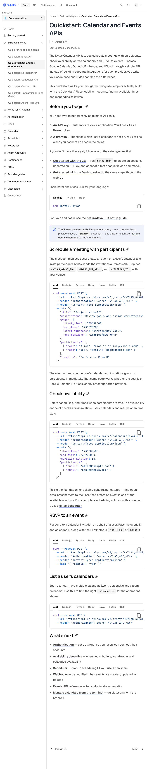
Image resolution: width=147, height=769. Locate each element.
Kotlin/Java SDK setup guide (107, 218)
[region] (97, 328)
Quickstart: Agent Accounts (23, 102)
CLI (122, 285)
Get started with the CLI (69, 161)
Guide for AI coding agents (23, 49)
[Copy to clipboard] (138, 206)
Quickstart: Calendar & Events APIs (21, 64)
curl (55, 285)
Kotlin (112, 285)
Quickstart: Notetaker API (22, 72)
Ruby (82, 197)
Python (71, 197)
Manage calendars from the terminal (78, 692)
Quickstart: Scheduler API (23, 79)
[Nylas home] (9, 5)
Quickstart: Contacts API (22, 86)
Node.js (57, 197)
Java (102, 285)
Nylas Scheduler (70, 506)
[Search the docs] (121, 5)
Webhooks (60, 674)
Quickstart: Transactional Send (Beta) (25, 94)
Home (52, 16)
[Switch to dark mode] (128, 5)
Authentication (63, 644)
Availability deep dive (67, 656)
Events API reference (67, 686)
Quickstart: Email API (20, 56)
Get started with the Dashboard (75, 172)
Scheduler (60, 668)
